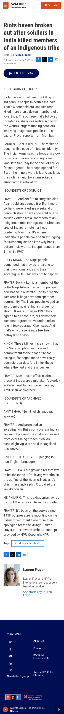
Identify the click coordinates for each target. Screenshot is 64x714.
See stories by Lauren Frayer (37, 593)
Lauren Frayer (23, 55)
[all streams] (59, 709)
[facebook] (10, 649)
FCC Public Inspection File (41, 657)
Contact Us (39, 648)
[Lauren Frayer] (12, 575)
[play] (5, 709)
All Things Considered (27, 543)
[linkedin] (10, 663)
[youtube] (10, 656)
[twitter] (10, 670)
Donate (53, 5)
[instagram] (10, 642)
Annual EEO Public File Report (43, 674)
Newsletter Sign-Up (18, 676)
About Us (38, 641)
